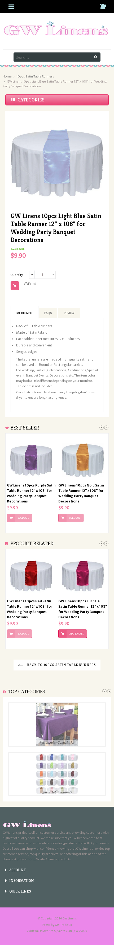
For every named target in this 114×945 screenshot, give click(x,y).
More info (24, 313)
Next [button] (106, 428)
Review (69, 313)
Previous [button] (101, 428)
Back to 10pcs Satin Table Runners (61, 664)
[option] (31, 483)
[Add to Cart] (15, 285)
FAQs (48, 313)
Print (32, 283)
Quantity (17, 275)
